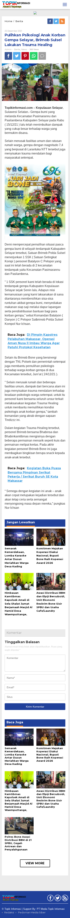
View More (35, 863)
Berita (17, 49)
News (24, 49)
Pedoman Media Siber (32, 912)
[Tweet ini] (17, 56)
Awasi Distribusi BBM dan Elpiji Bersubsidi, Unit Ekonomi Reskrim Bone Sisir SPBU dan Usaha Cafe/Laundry (50, 798)
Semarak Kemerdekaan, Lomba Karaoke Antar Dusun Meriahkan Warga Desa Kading (17, 756)
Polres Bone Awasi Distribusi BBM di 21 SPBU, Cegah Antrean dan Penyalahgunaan (18, 843)
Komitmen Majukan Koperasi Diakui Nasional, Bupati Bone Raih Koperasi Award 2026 (49, 555)
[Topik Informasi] (16, 4)
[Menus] (64, 4)
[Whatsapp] (34, 56)
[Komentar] (42, 56)
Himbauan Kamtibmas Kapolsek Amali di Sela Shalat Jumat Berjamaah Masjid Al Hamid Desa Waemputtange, (18, 603)
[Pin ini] (25, 56)
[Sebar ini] (8, 56)
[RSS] (62, 21)
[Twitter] (56, 21)
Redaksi (9, 912)
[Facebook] (50, 21)
